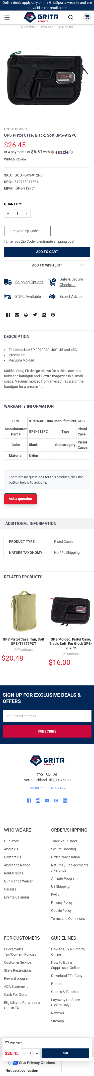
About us (11, 849)
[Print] (26, 315)
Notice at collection (22, 1070)
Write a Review (15, 159)
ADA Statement (16, 986)
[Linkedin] (44, 315)
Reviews (57, 1013)
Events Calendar (16, 897)
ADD (65, 1053)
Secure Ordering (63, 849)
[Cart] (87, 17)
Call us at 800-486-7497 (47, 788)
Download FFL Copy (66, 976)
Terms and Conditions (70, 918)
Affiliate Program (64, 878)
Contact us (12, 857)
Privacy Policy (70, 902)
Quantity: (13, 204)
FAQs (55, 894)
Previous (78, 577)
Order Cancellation (65, 857)
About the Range (17, 865)
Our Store (11, 841)
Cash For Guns (15, 995)
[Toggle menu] (7, 17)
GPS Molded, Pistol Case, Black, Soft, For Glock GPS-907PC (70, 643)
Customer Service (17, 962)
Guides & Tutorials (65, 992)
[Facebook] (8, 315)
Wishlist (16, 1043)
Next (89, 577)
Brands (56, 984)
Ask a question (20, 499)
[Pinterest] (53, 315)
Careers (10, 889)
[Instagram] (38, 800)
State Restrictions (18, 970)
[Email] (17, 315)
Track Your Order (64, 841)
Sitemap (57, 1021)
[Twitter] (35, 315)
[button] (38, 151)
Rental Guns (13, 873)
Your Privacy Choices (36, 1062)
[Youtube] (47, 800)
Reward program (17, 978)
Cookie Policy (70, 910)
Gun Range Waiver (18, 881)
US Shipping (60, 886)
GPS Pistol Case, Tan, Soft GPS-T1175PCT (23, 641)
